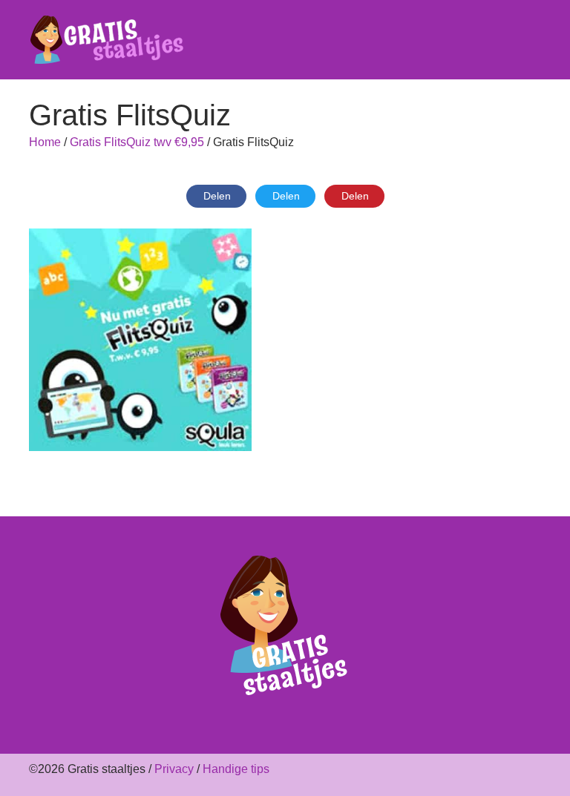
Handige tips (236, 769)
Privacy (174, 769)
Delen (217, 196)
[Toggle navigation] (532, 40)
